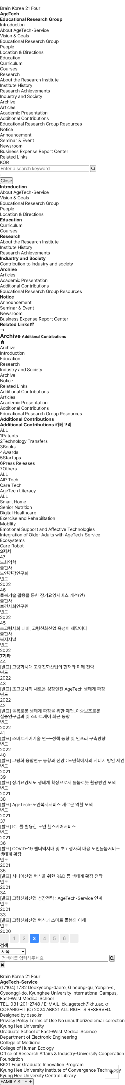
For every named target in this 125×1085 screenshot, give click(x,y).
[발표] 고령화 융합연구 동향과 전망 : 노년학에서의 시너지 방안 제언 (62, 760)
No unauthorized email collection (91, 1020)
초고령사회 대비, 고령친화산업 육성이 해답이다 (43, 628)
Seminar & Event (17, 140)
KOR (4, 162)
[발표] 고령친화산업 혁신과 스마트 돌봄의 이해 (43, 920)
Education (10, 58)
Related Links (14, 157)
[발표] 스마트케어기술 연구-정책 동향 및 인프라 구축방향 (53, 738)
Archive (7, 102)
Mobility (8, 524)
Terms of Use (43, 1020)
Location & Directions (22, 52)
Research (10, 74)
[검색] (112, 958)
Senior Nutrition (16, 507)
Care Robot (12, 546)
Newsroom (11, 146)
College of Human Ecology (27, 1048)
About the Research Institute (29, 80)
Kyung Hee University (22, 1026)
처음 (4, 938)
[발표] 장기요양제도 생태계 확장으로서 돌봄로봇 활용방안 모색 (58, 782)
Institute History (16, 85)
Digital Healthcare (18, 513)
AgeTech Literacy (18, 491)
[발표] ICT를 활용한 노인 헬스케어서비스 (38, 826)
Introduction (12, 25)
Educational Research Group (29, 41)
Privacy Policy (14, 1020)
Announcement (15, 135)
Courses (8, 69)
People (7, 47)
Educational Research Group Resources (41, 124)
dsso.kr (34, 1015)
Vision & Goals (14, 36)
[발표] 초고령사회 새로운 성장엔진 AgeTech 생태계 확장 (52, 689)
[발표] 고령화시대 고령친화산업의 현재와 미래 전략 (47, 667)
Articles (7, 107)
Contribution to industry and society (36, 264)
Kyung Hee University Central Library (38, 1075)
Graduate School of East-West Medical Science (48, 1031)
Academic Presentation (24, 113)
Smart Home (13, 502)
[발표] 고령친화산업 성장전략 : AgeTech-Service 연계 (51, 898)
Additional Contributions (24, 118)
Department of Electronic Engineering (38, 1037)
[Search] (93, 168)
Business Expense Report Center (34, 151)
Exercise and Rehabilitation (27, 518)
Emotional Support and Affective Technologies (47, 529)
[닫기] (2, 965)
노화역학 (8, 562)
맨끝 (74, 938)
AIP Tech (9, 480)
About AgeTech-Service (24, 30)
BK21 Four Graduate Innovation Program (41, 1064)
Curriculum (11, 63)
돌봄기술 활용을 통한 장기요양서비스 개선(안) (42, 595)
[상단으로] (112, 1072)
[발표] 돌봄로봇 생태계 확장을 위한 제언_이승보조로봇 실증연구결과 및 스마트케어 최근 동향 (50, 713)
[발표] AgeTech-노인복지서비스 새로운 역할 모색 (46, 804)
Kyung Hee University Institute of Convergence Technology (60, 1070)
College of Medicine (20, 1042)
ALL (4, 430)
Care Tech (11, 485)
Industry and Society (21, 96)
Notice (6, 129)
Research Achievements (25, 91)
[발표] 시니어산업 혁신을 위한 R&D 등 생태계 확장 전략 (51, 876)
